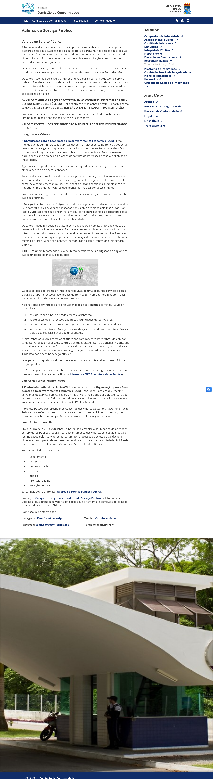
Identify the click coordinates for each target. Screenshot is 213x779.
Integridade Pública (157, 50)
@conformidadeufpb (50, 518)
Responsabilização (156, 60)
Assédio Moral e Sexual (159, 39)
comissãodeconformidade (52, 524)
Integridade (80, 20)
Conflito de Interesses (158, 43)
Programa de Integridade (160, 69)
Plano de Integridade (158, 76)
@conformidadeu (106, 518)
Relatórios (151, 79)
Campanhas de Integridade (162, 36)
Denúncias (151, 46)
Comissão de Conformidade (58, 12)
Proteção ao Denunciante (161, 57)
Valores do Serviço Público (160, 64)
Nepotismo (151, 53)
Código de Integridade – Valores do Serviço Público (68, 498)
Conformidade (103, 20)
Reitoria (42, 8)
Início (25, 20)
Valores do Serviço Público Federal (78, 491)
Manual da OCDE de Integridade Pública (96, 374)
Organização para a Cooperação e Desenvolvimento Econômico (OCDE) (69, 141)
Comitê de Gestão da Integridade (165, 72)
